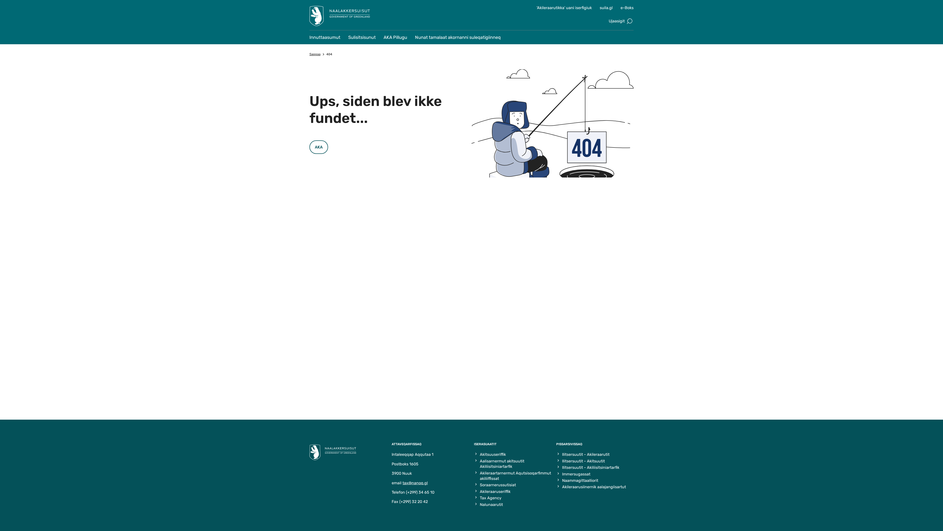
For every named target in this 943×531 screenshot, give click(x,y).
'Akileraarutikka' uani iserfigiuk (564, 7)
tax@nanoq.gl (415, 483)
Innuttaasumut (324, 37)
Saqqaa (314, 54)
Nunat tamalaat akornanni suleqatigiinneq (458, 37)
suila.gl (606, 7)
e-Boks (627, 7)
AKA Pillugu (395, 37)
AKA (319, 147)
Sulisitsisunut (362, 37)
